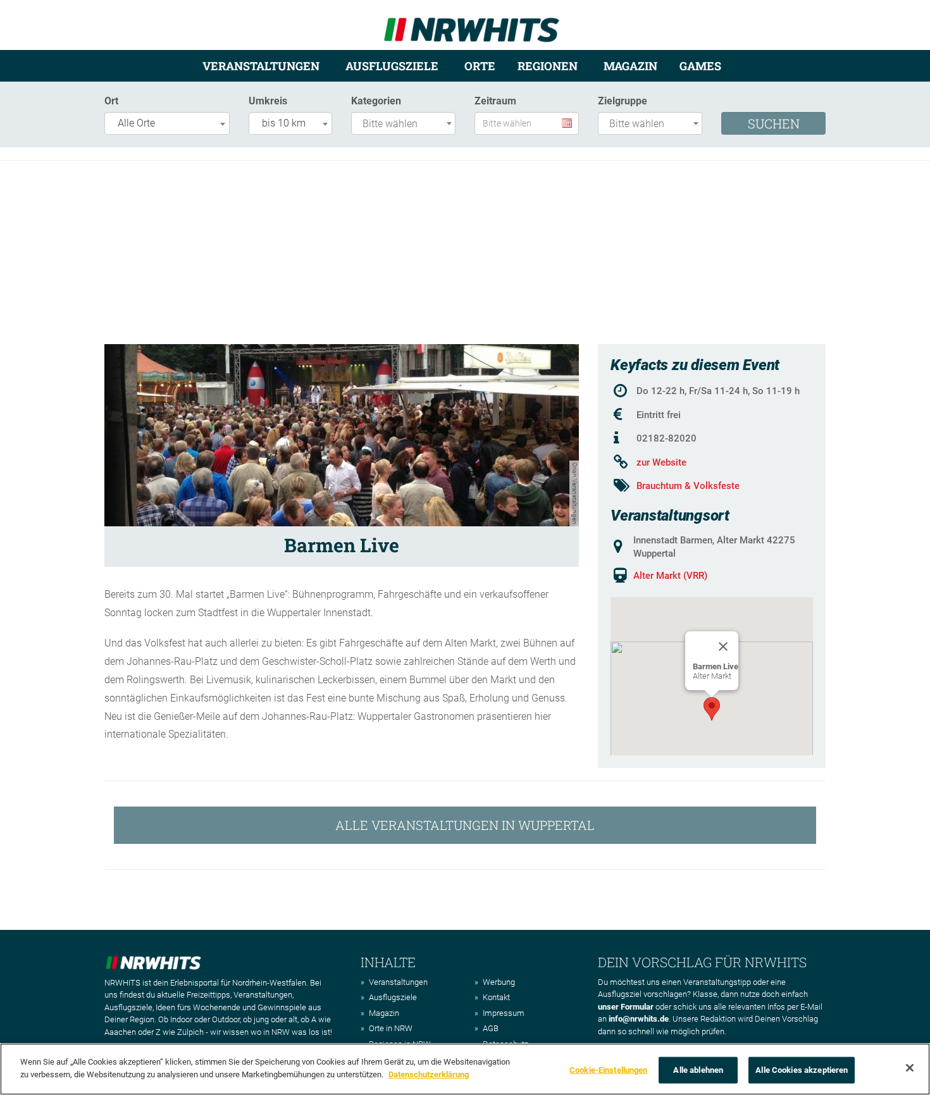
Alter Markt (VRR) (670, 575)
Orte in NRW (390, 1028)
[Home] (471, 24)
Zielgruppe (622, 101)
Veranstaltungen (260, 65)
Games (700, 65)
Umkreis (268, 101)
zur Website (661, 462)
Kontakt (496, 997)
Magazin (630, 65)
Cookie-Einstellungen (608, 1070)
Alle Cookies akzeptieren (801, 1070)
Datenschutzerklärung (428, 1074)
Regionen (548, 65)
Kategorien (376, 101)
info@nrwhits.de (639, 1019)
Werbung (499, 982)
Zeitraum (495, 101)
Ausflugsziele (391, 65)
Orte (479, 65)
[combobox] (167, 123)
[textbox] (406, 124)
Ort (111, 101)
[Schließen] (910, 1068)
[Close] (723, 646)
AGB (491, 1028)
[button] (712, 709)
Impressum (503, 1013)
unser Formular (626, 1006)
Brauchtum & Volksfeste (688, 486)
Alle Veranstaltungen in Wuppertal (465, 825)
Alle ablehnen (698, 1070)
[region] (465, 1069)
